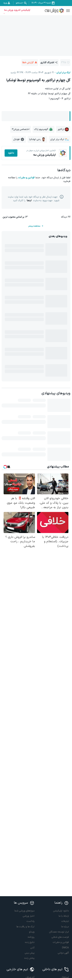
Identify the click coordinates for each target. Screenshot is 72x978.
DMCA (65, 948)
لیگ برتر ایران (63, 72)
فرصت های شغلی (60, 937)
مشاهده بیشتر (34, 226)
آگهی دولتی (63, 953)
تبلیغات (65, 921)
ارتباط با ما (64, 916)
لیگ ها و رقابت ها (25, 926)
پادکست (30, 921)
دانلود (11, 153)
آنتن (32, 948)
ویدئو (31, 932)
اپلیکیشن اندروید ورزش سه (17, 10)
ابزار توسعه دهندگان (59, 932)
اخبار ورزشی (28, 916)
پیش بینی (29, 953)
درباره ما (65, 926)
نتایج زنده (29, 942)
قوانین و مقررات (26, 177)
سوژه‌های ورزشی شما (24, 911)
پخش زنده (29, 958)
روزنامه (31, 937)
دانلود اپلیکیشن (61, 911)
